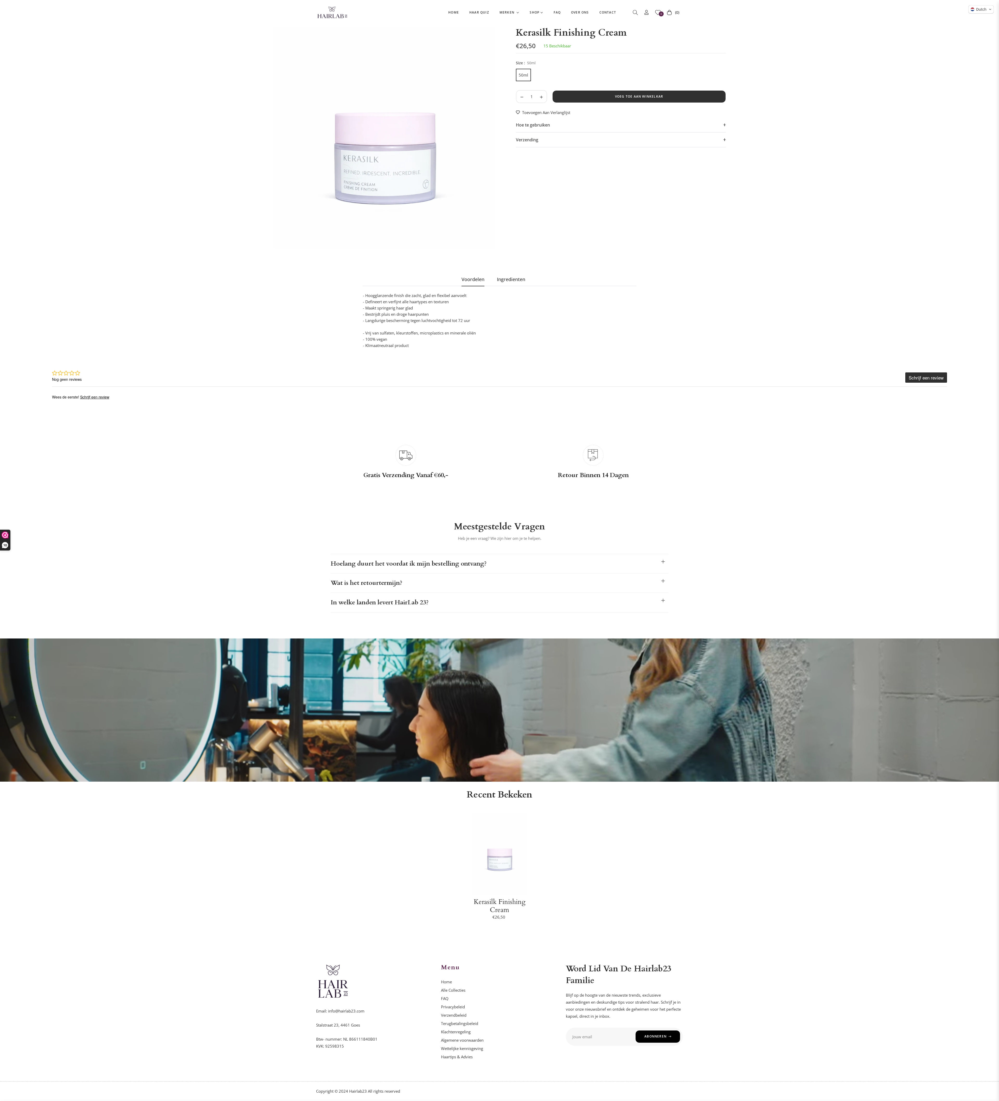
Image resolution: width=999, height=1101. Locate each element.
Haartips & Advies (457, 1056)
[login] (646, 12)
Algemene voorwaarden (462, 1040)
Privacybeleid (453, 1006)
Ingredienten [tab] (511, 279)
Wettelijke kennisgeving (462, 1048)
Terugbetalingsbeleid (459, 1023)
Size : (526, 62)
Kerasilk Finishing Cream (500, 905)
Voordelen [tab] (473, 279)
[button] (635, 12)
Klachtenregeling (456, 1031)
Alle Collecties (453, 990)
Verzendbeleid (453, 1015)
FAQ (445, 998)
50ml (523, 75)
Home (446, 981)
